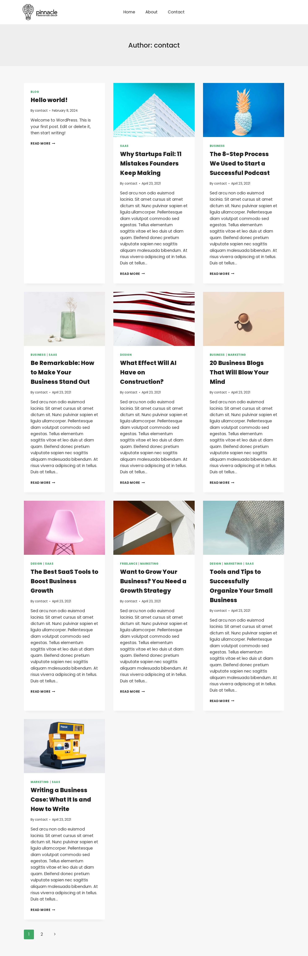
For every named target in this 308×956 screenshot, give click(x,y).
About (151, 12)
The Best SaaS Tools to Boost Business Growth (64, 581)
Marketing (237, 355)
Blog (35, 92)
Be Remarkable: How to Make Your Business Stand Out (62, 372)
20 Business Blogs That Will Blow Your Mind (239, 372)
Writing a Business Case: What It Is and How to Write (61, 799)
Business (217, 146)
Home (129, 12)
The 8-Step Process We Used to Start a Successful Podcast (240, 163)
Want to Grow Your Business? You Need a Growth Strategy (153, 581)
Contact (176, 12)
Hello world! (49, 100)
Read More (43, 143)
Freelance (128, 564)
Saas (124, 146)
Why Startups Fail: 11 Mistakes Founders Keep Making (150, 163)
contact (41, 110)
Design (126, 355)
